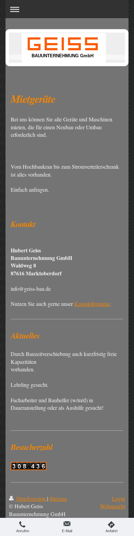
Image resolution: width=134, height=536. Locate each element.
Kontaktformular (92, 303)
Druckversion (31, 498)
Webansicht (112, 506)
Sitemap (58, 498)
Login (118, 498)
